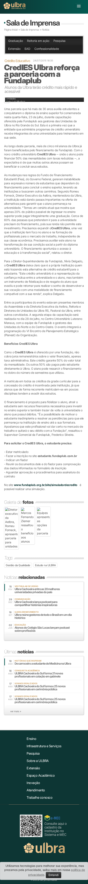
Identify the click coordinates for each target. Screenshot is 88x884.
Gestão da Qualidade (18, 565)
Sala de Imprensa (33, 22)
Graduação (15, 40)
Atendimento (36, 790)
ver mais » (15, 711)
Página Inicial (10, 29)
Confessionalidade (46, 48)
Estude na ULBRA (45, 565)
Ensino (31, 739)
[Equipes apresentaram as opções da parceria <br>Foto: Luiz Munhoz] (43, 521)
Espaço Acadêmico (41, 775)
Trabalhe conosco (39, 797)
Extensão (14, 48)
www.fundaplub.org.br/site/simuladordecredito (45, 485)
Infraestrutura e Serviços (44, 746)
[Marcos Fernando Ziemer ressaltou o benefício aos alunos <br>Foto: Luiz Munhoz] (27, 526)
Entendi (54, 875)
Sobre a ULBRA (38, 761)
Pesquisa (59, 40)
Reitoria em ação (38, 40)
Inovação (33, 783)
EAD (27, 48)
